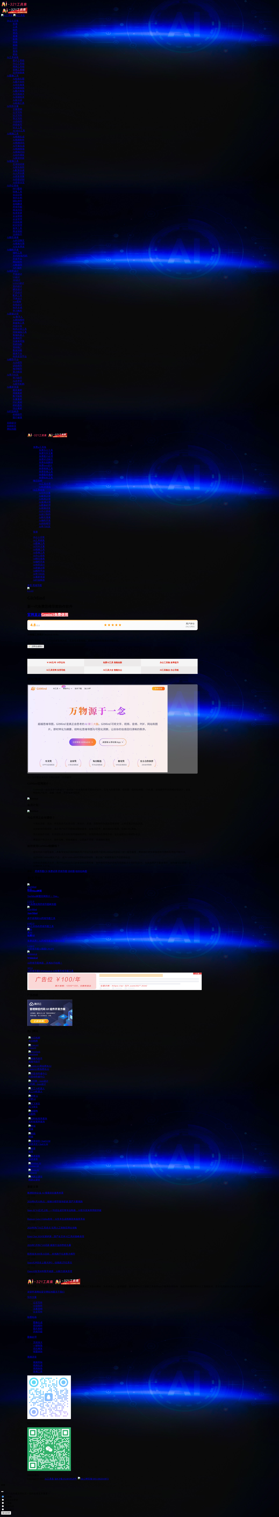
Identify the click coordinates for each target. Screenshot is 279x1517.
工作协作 (35, 926)
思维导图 (37, 585)
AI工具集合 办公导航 (169, 670)
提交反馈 (6, 1513)
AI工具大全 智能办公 (112, 670)
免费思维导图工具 (64, 971)
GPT (52, 949)
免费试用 (52, 871)
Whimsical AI (48, 971)
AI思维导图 (33, 949)
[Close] (2, 1491)
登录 (35, 532)
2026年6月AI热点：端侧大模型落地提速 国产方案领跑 (55, 1201)
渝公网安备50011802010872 (94, 1479)
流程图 (71, 871)
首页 (29, 585)
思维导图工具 (47, 926)
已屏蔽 (8, 1503)
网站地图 (50, 1292)
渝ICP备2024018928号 (65, 1479)
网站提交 (41, 1292)
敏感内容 (9, 1506)
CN (46, 871)
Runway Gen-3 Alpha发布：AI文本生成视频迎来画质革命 (56, 1219)
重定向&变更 (11, 1500)
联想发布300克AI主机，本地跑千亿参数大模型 (51, 1254)
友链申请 (32, 1292)
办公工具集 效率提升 (169, 662)
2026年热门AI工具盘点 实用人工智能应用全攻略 (52, 1227)
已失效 (8, 1496)
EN (29, 926)
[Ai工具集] (47, 436)
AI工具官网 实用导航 (55, 670)
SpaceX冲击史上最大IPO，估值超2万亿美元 (49, 1262)
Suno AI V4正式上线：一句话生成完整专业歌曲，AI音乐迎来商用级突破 (64, 1210)
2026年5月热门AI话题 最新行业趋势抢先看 (49, 1245)
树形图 (52, 904)
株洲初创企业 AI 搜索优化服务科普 (45, 1193)
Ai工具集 (49, 1479)
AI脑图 (42, 949)
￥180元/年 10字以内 (55, 662)
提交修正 (9, 1509)
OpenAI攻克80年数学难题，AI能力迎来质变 (49, 1271)
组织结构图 (81, 871)
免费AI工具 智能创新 (112, 662)
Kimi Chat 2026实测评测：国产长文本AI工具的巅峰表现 (55, 1236)
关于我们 (60, 1292)
